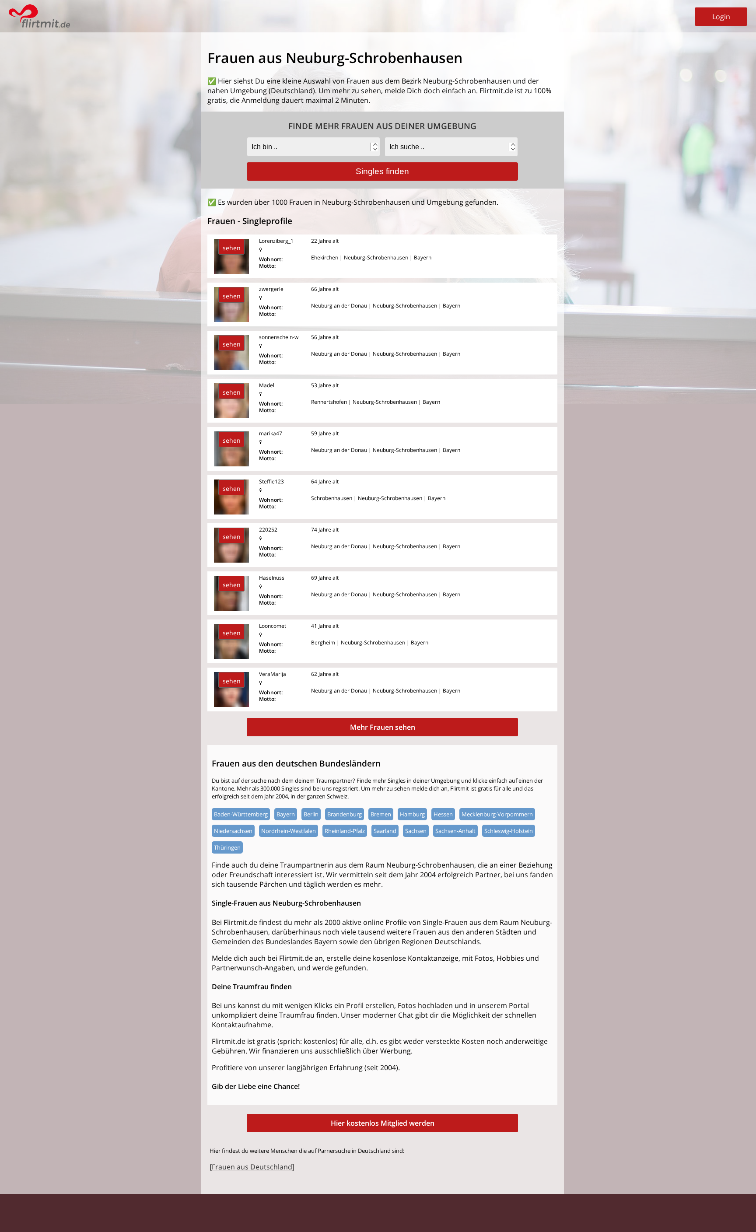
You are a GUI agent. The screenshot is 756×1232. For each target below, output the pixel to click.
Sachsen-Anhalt (455, 831)
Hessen (443, 814)
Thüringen (227, 847)
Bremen (381, 814)
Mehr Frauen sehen (382, 727)
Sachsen (416, 831)
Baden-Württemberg (241, 814)
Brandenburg (344, 814)
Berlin (311, 814)
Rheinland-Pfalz (345, 831)
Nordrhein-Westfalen (288, 831)
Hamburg (412, 814)
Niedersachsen (233, 831)
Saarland (385, 831)
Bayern (285, 814)
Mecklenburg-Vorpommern (497, 814)
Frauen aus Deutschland (252, 1167)
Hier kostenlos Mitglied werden (382, 1123)
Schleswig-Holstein (508, 831)
